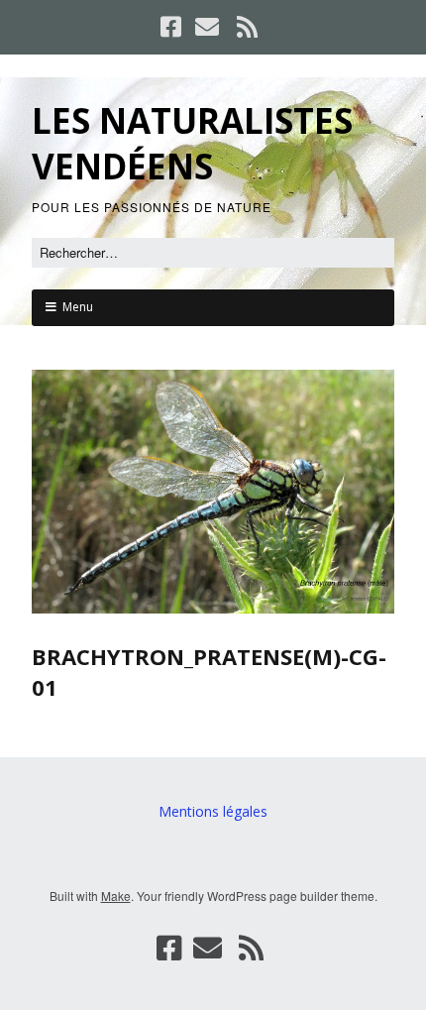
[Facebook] (172, 27)
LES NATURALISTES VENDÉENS (192, 143)
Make (116, 895)
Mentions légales (213, 811)
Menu (77, 306)
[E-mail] (207, 27)
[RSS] (247, 27)
